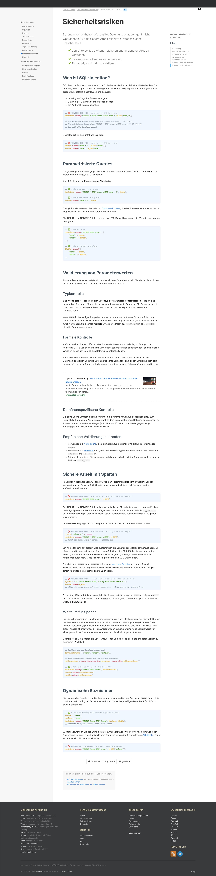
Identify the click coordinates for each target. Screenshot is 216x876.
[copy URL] (111, 77)
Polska (173, 832)
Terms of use (66, 871)
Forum (82, 816)
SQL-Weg (26, 30)
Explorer (25, 33)
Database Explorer (111, 208)
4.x (125, 10)
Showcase (133, 827)
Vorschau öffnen (73, 782)
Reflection (26, 43)
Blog (82, 838)
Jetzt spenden (135, 833)
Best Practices (28, 76)
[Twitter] (180, 854)
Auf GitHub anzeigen (75, 779)
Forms (35, 835)
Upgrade (26, 57)
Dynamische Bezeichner (181, 65)
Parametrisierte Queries (181, 54)
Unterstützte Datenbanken (87, 10)
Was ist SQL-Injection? (181, 51)
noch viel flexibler (121, 564)
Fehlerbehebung (29, 79)
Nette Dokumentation (31, 66)
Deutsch (174, 821)
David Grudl (38, 871)
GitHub (173, 37)
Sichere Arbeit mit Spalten (182, 62)
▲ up (193, 871)
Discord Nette (86, 818)
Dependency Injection (39, 827)
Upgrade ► (125, 761)
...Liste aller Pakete (28, 852)
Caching (24, 830)
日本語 (173, 841)
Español (174, 824)
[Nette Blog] (173, 854)
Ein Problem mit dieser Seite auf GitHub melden (86, 784)
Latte (36, 818)
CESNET (55, 865)
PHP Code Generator (29, 844)
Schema (32, 846)
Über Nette (84, 844)
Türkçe (173, 835)
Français (174, 827)
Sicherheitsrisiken (30, 54)
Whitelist (147, 735)
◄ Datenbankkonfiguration (101, 761)
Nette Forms (90, 444)
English (174, 816)
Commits (84, 824)
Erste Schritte (28, 26)
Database (30, 832)
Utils (34, 849)
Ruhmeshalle (134, 824)
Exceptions (27, 40)
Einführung (176, 49)
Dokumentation (69, 10)
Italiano (174, 830)
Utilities (25, 73)
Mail (29, 838)
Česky (173, 818)
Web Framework (38, 816)
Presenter (89, 450)
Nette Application (29, 69)
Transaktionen (28, 36)
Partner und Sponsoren (138, 816)
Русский (174, 838)
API (179, 37)
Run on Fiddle (158, 112)
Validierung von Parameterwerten (179, 58)
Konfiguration (27, 50)
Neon (31, 841)
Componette (134, 821)
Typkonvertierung (29, 47)
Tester (35, 821)
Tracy (36, 824)
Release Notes (86, 821)
